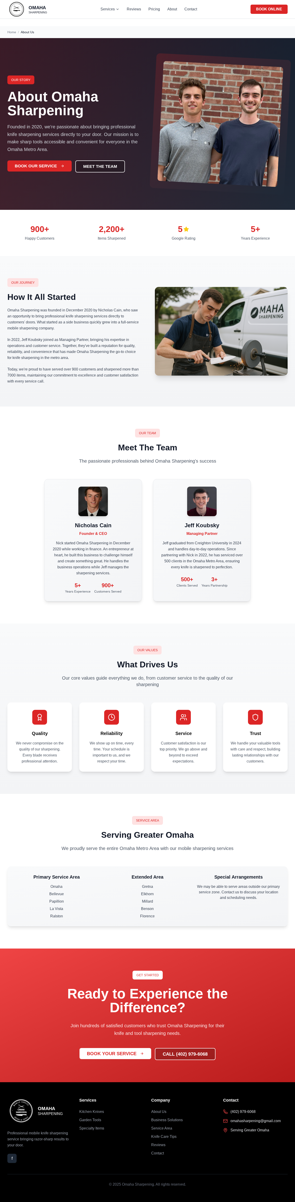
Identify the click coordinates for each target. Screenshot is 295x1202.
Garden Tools (90, 1120)
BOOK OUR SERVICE (36, 166)
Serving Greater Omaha (249, 1130)
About (172, 9)
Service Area (161, 1128)
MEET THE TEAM (100, 166)
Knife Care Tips (164, 1137)
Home (11, 32)
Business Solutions (167, 1120)
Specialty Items (91, 1128)
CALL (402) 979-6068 (185, 1054)
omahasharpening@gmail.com (255, 1121)
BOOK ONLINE (269, 9)
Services (107, 9)
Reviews (134, 9)
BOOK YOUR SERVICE (111, 1053)
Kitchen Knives (91, 1112)
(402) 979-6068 (243, 1112)
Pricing (154, 9)
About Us (158, 1112)
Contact (190, 9)
